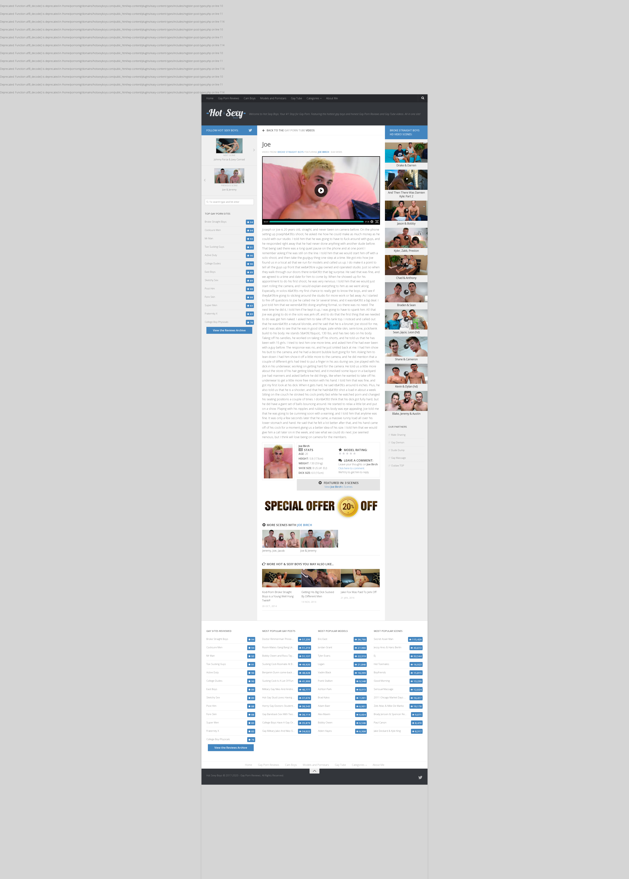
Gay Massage (398, 457)
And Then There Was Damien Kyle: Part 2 (406, 194)
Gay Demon (397, 442)
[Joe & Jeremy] (319, 539)
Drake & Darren (406, 165)
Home (209, 98)
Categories (313, 98)
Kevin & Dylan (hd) (406, 386)
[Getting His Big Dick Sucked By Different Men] (321, 578)
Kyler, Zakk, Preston (406, 251)
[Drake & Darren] (406, 152)
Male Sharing (398, 434)
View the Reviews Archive (229, 330)
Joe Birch (304, 525)
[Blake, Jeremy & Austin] (406, 401)
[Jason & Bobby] (406, 211)
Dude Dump (398, 450)
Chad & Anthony (406, 278)
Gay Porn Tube (294, 130)
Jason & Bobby (406, 223)
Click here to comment (351, 468)
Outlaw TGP (397, 465)
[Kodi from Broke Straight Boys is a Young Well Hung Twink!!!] (281, 578)
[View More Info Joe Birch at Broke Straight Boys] (278, 461)
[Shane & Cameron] (406, 347)
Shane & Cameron (406, 359)
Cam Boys (250, 98)
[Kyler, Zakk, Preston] (406, 238)
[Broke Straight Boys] (321, 518)
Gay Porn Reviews (228, 98)
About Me (332, 98)
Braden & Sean (406, 305)
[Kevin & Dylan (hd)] (406, 374)
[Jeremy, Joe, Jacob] (281, 539)
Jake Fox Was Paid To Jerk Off (358, 592)
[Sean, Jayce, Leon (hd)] (406, 319)
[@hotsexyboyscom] (250, 130)
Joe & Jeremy (308, 550)
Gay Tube (296, 98)
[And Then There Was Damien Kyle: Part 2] (406, 180)
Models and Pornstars (273, 98)
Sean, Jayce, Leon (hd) (406, 332)
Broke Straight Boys (290, 151)
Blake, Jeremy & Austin (406, 414)
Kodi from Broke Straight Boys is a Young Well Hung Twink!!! (278, 596)
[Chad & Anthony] (406, 265)
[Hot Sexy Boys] (226, 114)
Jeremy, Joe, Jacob (273, 550)
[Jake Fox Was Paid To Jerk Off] (360, 578)
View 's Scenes (338, 487)
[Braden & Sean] (406, 292)
